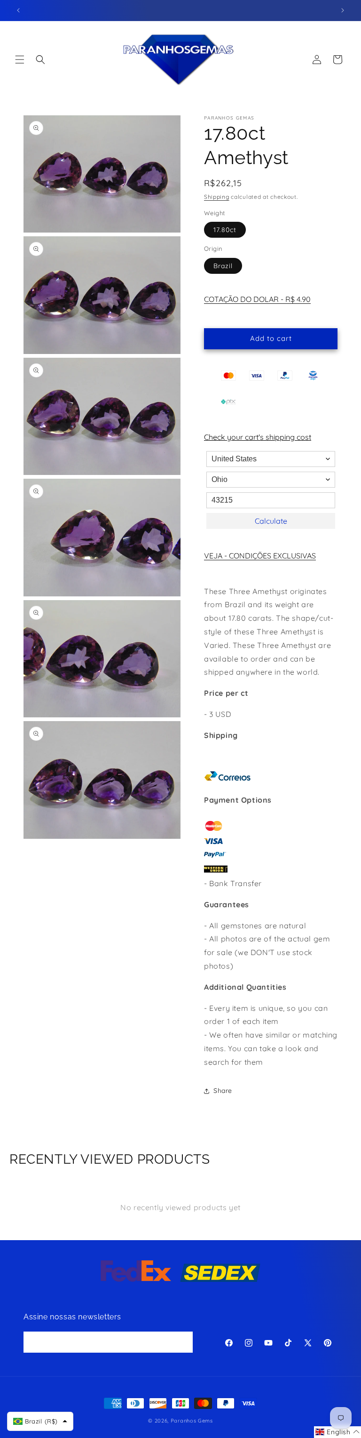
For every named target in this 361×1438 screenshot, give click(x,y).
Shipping (216, 196)
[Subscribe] (182, 1342)
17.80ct (224, 230)
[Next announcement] (342, 10)
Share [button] (222, 1090)
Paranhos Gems (192, 1420)
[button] (19, 59)
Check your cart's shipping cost (257, 437)
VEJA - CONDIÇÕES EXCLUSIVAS (260, 555)
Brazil (223, 266)
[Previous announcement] (18, 10)
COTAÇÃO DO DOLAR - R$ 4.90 (257, 299)
